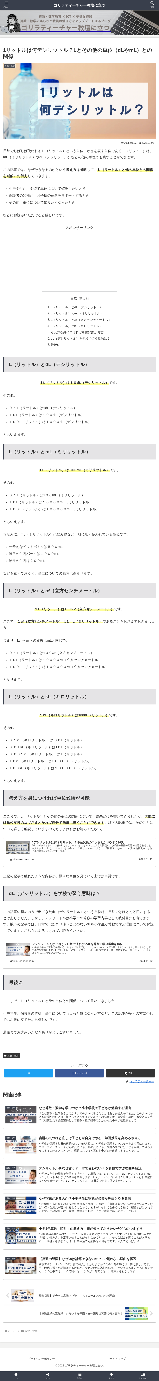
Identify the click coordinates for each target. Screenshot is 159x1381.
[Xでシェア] (26, 1019)
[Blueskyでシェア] (97, 1019)
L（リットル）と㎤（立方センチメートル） (81, 319)
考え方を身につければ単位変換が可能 (77, 332)
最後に (55, 344)
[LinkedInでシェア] (79, 1040)
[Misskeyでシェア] (133, 1019)
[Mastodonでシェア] (61, 1019)
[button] (130, 1073)
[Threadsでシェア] (61, 1029)
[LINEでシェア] (133, 1029)
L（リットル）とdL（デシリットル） (77, 307)
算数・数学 (13, 1055)
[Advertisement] (79, 258)
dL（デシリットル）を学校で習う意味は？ (80, 338)
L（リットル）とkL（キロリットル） (76, 326)
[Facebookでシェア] (26, 1029)
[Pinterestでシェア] (32, 1040)
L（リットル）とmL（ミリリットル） (77, 313)
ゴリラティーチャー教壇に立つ (79, 5)
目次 (73, 298)
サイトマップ (118, 1358)
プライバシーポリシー (41, 1358)
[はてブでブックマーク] (97, 1029)
